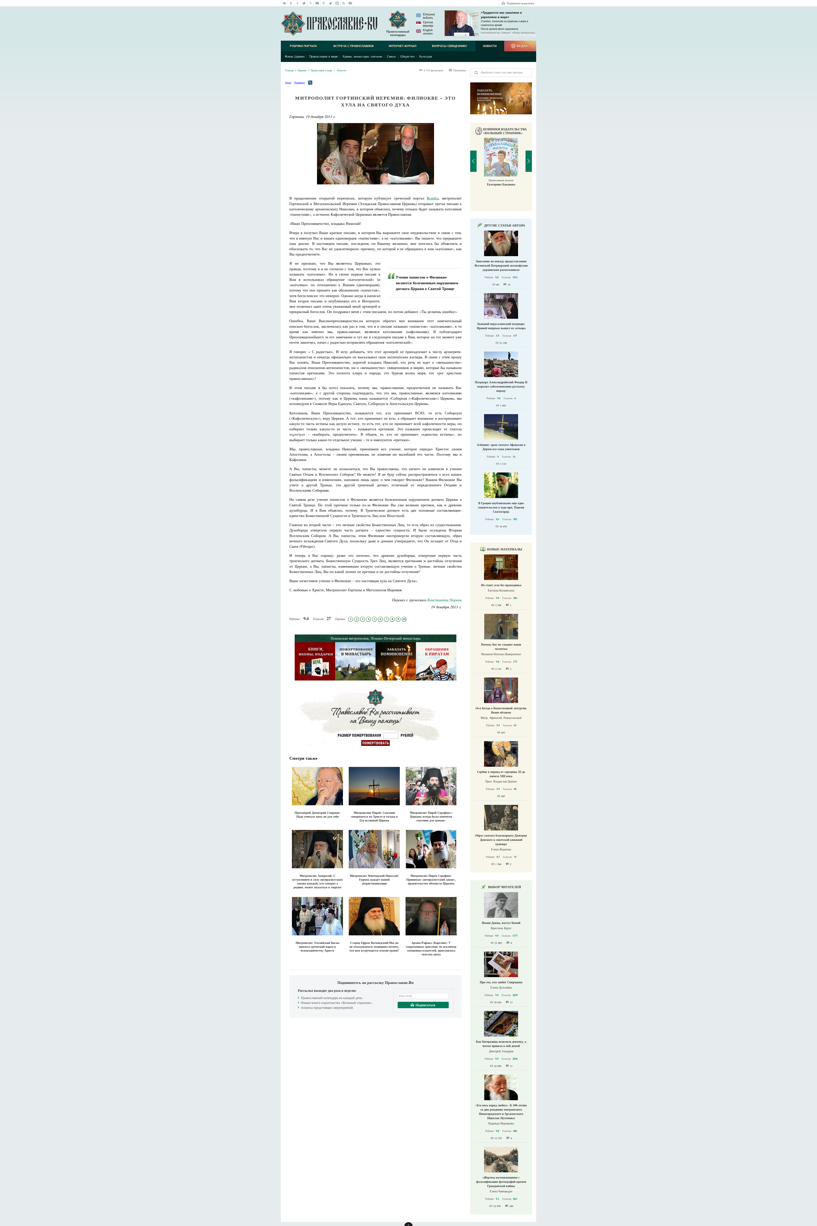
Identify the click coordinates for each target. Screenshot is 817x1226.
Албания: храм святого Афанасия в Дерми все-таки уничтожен (501, 446)
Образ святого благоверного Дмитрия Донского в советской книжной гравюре (501, 839)
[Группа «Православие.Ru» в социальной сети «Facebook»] (297, 3)
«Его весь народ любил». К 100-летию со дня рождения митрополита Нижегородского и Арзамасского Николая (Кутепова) (501, 1111)
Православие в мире (323, 56)
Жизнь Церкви (294, 56)
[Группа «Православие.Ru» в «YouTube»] (317, 3)
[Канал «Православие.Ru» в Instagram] (337, 3)
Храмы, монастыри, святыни (362, 56)
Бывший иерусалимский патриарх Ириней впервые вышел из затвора (501, 326)
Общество (407, 56)
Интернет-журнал (402, 46)
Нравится (299, 82)
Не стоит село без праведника (501, 585)
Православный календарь (397, 33)
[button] (458, 35)
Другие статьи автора (504, 225)
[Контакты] (350, 3)
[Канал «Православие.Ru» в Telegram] (330, 3)
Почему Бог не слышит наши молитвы (501, 646)
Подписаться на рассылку (520, 3)
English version (428, 31)
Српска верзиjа (428, 23)
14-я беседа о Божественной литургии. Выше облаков (501, 710)
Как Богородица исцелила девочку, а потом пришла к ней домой (501, 1043)
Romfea (432, 198)
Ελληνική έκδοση (429, 16)
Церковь (302, 70)
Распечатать (459, 70)
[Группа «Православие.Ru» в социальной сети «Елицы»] (324, 3)
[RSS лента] (343, 3)
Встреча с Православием (353, 46)
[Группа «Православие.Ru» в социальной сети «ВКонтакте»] (284, 3)
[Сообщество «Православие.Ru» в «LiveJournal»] (310, 3)
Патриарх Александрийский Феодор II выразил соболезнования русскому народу (501, 386)
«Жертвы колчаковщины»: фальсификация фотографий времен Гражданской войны (501, 1181)
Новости (490, 46)
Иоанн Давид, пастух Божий (501, 922)
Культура (425, 56)
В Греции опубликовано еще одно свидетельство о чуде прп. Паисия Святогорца (501, 507)
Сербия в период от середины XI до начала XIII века (501, 773)
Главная (289, 70)
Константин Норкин (444, 599)
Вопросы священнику (449, 46)
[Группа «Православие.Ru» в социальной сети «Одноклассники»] (291, 3)
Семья (391, 56)
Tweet (288, 82)
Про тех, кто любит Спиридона (501, 982)
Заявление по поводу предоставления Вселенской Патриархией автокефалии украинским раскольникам (501, 265)
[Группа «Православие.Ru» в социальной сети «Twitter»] (304, 3)
